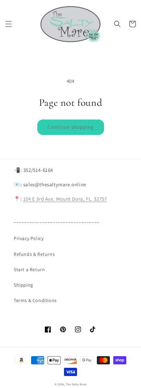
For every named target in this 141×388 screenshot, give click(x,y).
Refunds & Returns (34, 254)
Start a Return (29, 269)
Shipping (23, 285)
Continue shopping (71, 127)
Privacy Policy (28, 238)
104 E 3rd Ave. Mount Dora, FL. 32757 (65, 199)
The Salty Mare (76, 384)
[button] (8, 24)
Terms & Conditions (35, 300)
